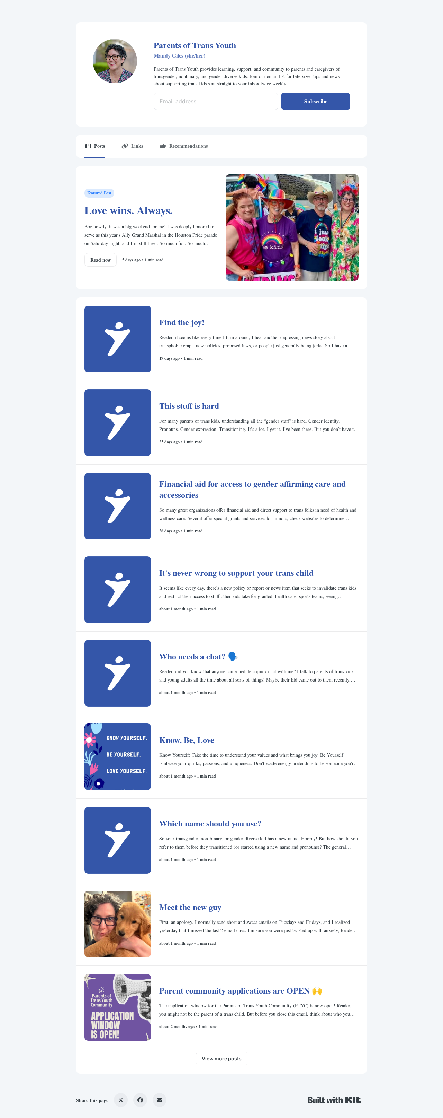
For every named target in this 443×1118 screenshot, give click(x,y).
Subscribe (315, 101)
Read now (100, 259)
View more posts (222, 1058)
